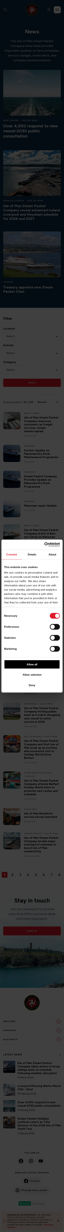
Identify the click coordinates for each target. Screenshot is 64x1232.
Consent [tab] (11, 554)
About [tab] (52, 554)
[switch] (55, 626)
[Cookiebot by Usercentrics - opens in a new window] (45, 544)
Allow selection (32, 674)
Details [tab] (32, 554)
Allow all (32, 664)
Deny (32, 685)
